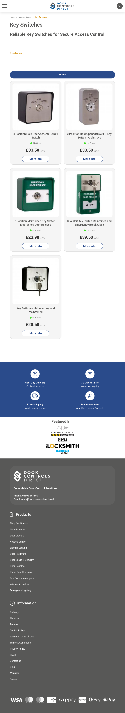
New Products (17, 529)
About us (14, 618)
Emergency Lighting (20, 590)
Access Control (18, 541)
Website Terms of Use (22, 636)
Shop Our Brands (19, 523)
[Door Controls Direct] (62, 6)
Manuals (14, 673)
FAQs (13, 654)
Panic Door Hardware (21, 572)
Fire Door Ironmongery (22, 578)
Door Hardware (18, 553)
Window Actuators (19, 584)
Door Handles (17, 566)
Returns (14, 624)
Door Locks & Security (22, 560)
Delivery (14, 612)
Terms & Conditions (20, 642)
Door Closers (17, 535)
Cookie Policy (17, 630)
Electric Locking (18, 547)
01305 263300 (30, 495)
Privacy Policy (17, 648)
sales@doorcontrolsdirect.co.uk (38, 499)
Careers (14, 679)
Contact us (15, 660)
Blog (12, 667)
